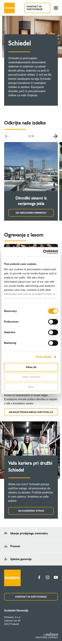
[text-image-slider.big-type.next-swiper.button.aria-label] (55, 136)
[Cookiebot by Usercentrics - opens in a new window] (43, 252)
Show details (43, 356)
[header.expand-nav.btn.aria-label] (56, 8)
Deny (31, 386)
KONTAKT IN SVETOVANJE (35, 8)
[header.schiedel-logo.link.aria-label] (9, 8)
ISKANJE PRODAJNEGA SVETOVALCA (31, 412)
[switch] (53, 321)
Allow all (31, 367)
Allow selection (31, 376)
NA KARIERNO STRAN (31, 510)
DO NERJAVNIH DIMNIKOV (31, 212)
